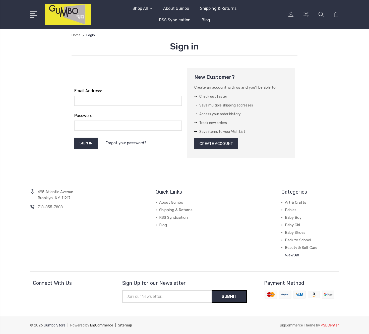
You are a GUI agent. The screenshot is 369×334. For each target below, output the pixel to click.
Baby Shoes (295, 232)
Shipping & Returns (218, 8)
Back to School (298, 240)
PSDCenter (330, 325)
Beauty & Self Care (301, 247)
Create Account (216, 143)
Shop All (140, 8)
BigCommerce (101, 325)
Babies (290, 210)
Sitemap (125, 325)
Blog (206, 20)
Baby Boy (293, 217)
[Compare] (306, 17)
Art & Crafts (295, 202)
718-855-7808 (50, 207)
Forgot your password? (125, 143)
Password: (84, 115)
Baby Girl (292, 225)
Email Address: (88, 90)
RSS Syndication (175, 20)
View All (292, 255)
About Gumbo (176, 8)
